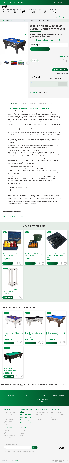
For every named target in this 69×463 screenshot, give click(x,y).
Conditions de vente (10, 416)
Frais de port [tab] (54, 103)
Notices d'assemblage (25, 414)
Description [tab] (14, 103)
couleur (33, 44)
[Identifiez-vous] (63, 16)
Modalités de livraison (42, 412)
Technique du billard (57, 416)
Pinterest (39, 77)
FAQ (5, 432)
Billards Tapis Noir (24, 216)
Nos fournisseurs (9, 414)
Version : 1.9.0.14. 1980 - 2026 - (9, 460)
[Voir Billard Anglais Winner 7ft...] (56, 328)
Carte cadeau (8, 437)
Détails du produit (35, 38)
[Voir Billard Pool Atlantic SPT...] (13, 362)
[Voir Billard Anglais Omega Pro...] (34, 328)
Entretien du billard (25, 420)
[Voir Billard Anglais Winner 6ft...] (13, 328)
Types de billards (56, 417)
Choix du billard (24, 416)
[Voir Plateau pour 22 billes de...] (57, 247)
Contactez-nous (8, 422)
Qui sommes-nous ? (10, 412)
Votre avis (53, 421)
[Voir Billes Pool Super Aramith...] (12, 247)
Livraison (6, 430)
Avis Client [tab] (42, 103)
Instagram (63, 448)
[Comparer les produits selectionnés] (56, 16)
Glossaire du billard (56, 419)
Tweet (37, 77)
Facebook (60, 448)
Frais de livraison (63, 73)
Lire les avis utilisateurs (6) (37, 94)
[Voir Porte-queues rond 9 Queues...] (12, 282)
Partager (34, 77)
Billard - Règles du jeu (26, 422)
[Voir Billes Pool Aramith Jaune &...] (34, 247)
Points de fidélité (40, 414)
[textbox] (40, 45)
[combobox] (51, 44)
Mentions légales (9, 421)
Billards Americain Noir (9, 216)
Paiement (7, 439)
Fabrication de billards (57, 414)
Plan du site (7, 424)
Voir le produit (8, 263)
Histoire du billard (56, 412)
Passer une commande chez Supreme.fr (41, 417)
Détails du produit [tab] (29, 103)
